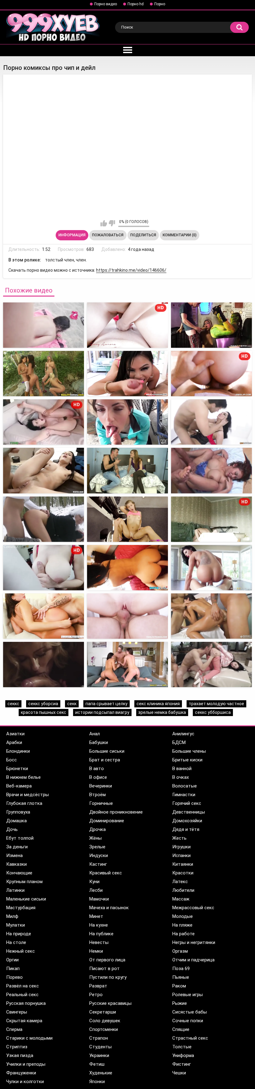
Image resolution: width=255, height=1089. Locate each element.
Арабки (14, 742)
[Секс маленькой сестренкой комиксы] (127, 616)
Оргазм (180, 951)
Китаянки (182, 864)
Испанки (181, 855)
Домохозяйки (187, 821)
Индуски (98, 855)
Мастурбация (20, 907)
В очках (180, 777)
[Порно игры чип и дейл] (211, 325)
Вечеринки (100, 786)
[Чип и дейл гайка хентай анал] (43, 373)
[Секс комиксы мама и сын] (211, 470)
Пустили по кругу (108, 977)
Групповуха (18, 812)
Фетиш (96, 1064)
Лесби (96, 890)
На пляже (182, 925)
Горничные (101, 803)
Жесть (179, 838)
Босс (11, 760)
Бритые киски (187, 760)
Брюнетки (17, 768)
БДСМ (179, 742)
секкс (13, 703)
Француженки (21, 1073)
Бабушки (98, 742)
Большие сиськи (106, 751)
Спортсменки (103, 1029)
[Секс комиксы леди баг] (127, 373)
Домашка (16, 821)
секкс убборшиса (213, 712)
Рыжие (179, 1003)
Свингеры (16, 1012)
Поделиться (143, 235)
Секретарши (102, 1012)
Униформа (183, 1055)
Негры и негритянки (193, 942)
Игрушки (181, 847)
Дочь (12, 829)
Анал (94, 734)
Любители (183, 890)
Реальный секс (22, 994)
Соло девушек (104, 1020)
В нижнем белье (23, 777)
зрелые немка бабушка (162, 712)
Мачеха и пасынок (109, 907)
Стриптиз (16, 1047)
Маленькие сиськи (26, 899)
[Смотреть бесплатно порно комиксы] (211, 616)
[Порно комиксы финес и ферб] (43, 664)
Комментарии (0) (180, 235)
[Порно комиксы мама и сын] (43, 519)
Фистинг (181, 1064)
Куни (94, 881)
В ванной (182, 768)
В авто (96, 768)
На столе (16, 942)
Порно (159, 4)
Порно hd (136, 4)
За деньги (17, 847)
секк (71, 703)
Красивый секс (105, 873)
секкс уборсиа (43, 703)
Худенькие (100, 1073)
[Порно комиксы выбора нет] (211, 422)
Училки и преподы (25, 1064)
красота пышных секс (43, 712)
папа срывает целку (107, 703)
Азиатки (15, 734)
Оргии (12, 960)
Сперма (14, 1029)
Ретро (96, 994)
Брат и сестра (104, 760)
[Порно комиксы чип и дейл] (43, 325)
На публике (101, 934)
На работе (183, 934)
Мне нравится (103, 223)
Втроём (97, 794)
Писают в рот (104, 968)
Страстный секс (190, 1038)
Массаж (180, 899)
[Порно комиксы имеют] (127, 422)
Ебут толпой (20, 838)
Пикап (13, 968)
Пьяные (180, 977)
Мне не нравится (112, 223)
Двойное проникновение (116, 812)
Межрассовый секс (193, 907)
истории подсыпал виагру (102, 712)
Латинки (15, 890)
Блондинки (18, 751)
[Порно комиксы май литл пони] (127, 567)
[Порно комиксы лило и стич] (211, 664)
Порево (14, 977)
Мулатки (15, 925)
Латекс (180, 881)
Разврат (98, 986)
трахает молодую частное (216, 703)
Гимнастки (183, 794)
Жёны (95, 838)
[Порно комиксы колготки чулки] (211, 567)
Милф (12, 916)
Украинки (99, 1055)
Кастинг (98, 864)
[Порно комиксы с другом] (43, 470)
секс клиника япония (158, 703)
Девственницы (188, 812)
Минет (96, 916)
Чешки (179, 1073)
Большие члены (189, 751)
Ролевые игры (187, 994)
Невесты (99, 942)
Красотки (182, 873)
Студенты (100, 1047)
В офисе (98, 777)
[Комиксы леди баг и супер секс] (127, 664)
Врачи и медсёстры (27, 794)
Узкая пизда (19, 1055)
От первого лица (107, 960)
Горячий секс (186, 803)
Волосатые (184, 786)
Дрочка (97, 829)
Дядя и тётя (185, 829)
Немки (96, 951)
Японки (97, 1081)
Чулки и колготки (25, 1081)
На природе (18, 934)
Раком (179, 986)
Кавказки (16, 864)
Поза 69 (181, 968)
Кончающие (19, 873)
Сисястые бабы (189, 1012)
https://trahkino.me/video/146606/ (131, 270)
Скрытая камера (24, 1020)
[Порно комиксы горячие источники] (127, 519)
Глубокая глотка (24, 803)
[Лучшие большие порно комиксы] (43, 616)
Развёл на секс (22, 986)
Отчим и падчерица (193, 960)
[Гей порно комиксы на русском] (127, 470)
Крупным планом (24, 881)
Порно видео (105, 4)
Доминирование (106, 821)
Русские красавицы (110, 1003)
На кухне (98, 925)
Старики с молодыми (29, 1038)
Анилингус (183, 734)
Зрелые (97, 847)
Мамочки (99, 899)
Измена (14, 855)
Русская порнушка (26, 1003)
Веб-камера (19, 786)
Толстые (182, 1047)
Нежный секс (20, 951)
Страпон (98, 1038)
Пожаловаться (107, 235)
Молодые (182, 916)
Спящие (180, 1029)
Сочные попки (187, 1020)
